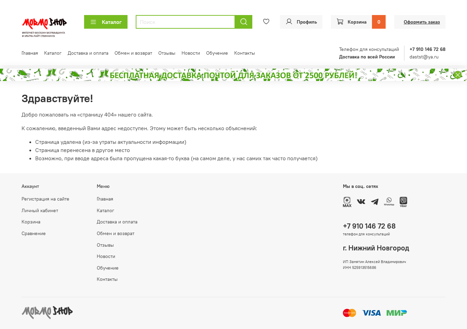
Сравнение (34, 233)
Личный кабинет (40, 210)
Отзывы (166, 53)
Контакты (244, 53)
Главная (30, 53)
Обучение (217, 53)
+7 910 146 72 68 (369, 226)
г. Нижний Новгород (376, 247)
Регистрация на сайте (45, 199)
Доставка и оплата (88, 53)
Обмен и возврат (133, 53)
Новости (191, 53)
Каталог (112, 21)
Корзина (31, 222)
